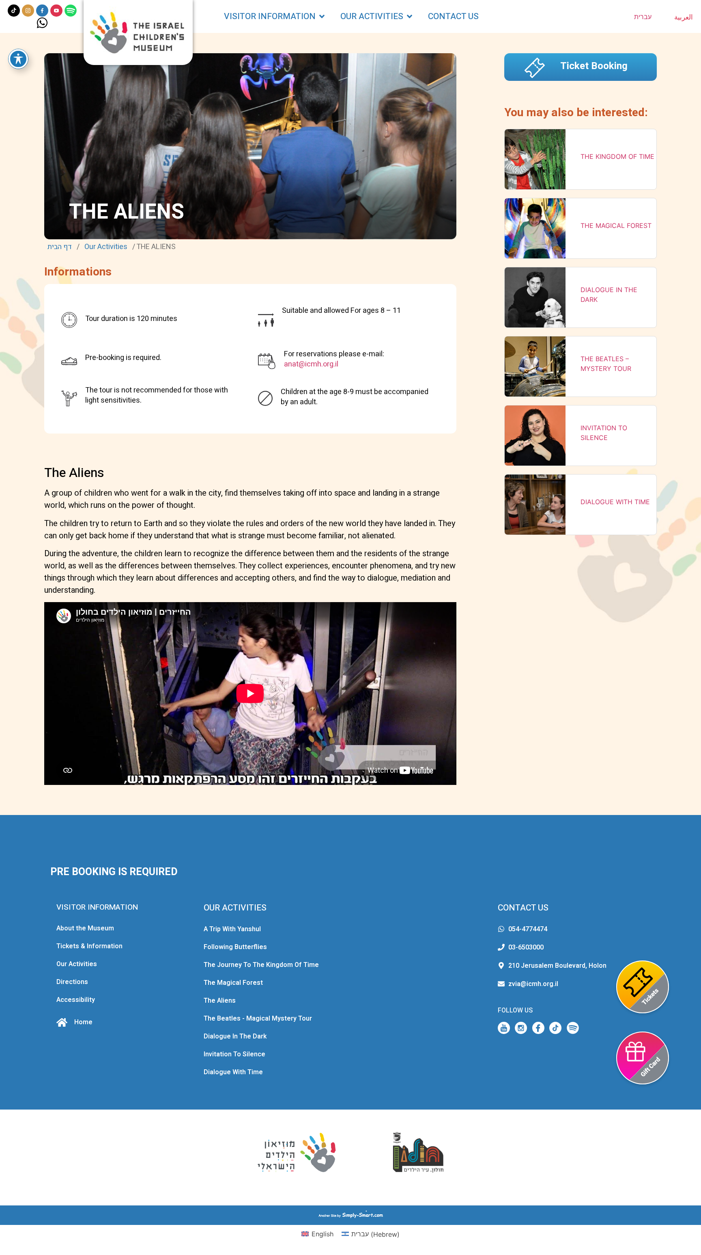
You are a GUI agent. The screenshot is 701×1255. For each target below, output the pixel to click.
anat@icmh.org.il (311, 364)
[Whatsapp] (42, 23)
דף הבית (59, 246)
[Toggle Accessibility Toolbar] (18, 59)
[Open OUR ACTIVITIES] (409, 16)
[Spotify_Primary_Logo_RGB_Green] (71, 10)
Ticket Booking (594, 66)
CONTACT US (523, 908)
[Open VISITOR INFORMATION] (322, 16)
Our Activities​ (105, 246)
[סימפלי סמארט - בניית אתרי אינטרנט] (350, 1215)
